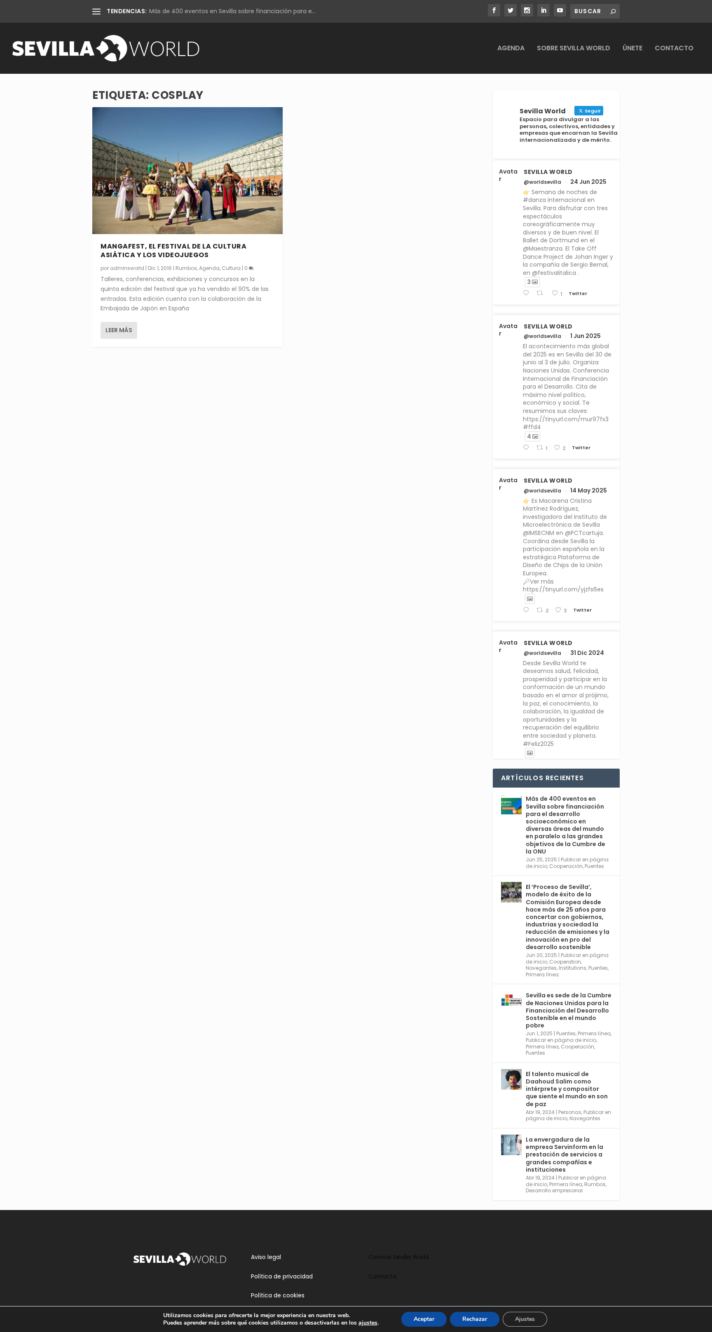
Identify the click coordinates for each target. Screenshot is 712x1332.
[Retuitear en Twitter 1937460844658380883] (541, 293)
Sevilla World (548, 172)
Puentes (594, 866)
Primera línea (542, 974)
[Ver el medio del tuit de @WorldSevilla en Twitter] (530, 599)
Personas (569, 1112)
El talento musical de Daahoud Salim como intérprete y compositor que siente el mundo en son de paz (567, 1089)
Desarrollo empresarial (554, 1190)
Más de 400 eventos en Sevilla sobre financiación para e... (232, 11)
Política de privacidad (282, 1276)
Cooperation (565, 961)
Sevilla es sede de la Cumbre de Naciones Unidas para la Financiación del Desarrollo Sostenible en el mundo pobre (568, 1010)
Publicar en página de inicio (561, 1040)
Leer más (118, 330)
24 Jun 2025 (588, 182)
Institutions (572, 967)
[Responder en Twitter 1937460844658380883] (527, 293)
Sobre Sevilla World (573, 49)
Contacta (382, 1276)
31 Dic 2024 (587, 653)
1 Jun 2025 (585, 336)
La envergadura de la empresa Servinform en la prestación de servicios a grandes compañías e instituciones (564, 1154)
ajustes (367, 1323)
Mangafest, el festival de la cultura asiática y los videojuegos (173, 251)
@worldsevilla (542, 182)
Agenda (511, 49)
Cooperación (566, 866)
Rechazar (474, 1319)
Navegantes (541, 967)
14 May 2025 (588, 490)
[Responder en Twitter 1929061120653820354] (527, 448)
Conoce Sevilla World (398, 1257)
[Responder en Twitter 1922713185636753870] (527, 610)
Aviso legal (266, 1257)
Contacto (674, 49)
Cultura (231, 268)
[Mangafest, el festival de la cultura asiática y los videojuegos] (187, 170)
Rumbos (186, 268)
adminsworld (127, 268)
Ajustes (525, 1319)
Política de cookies (277, 1295)
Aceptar (424, 1319)
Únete (632, 49)
